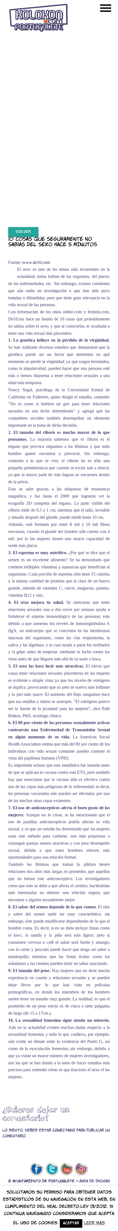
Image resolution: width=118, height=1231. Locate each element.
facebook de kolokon (36, 1169)
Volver (23, 232)
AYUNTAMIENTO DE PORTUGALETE (44, 1181)
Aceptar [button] (71, 1223)
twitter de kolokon (51, 1169)
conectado (63, 1130)
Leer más (94, 1223)
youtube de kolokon (67, 1169)
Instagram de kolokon (81, 1169)
